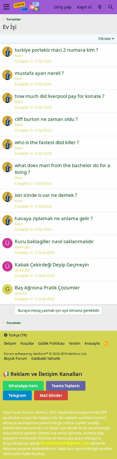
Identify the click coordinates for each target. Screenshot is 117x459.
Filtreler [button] (104, 38)
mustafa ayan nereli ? (39, 73)
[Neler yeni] (99, 7)
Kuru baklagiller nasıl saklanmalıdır (54, 241)
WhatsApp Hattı (23, 385)
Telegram (17, 395)
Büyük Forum (15, 358)
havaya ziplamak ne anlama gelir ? (54, 218)
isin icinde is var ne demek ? (46, 195)
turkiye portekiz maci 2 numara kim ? (56, 50)
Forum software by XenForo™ (45, 353)
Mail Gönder (51, 395)
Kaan (19, 55)
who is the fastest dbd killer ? (47, 142)
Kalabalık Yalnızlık (45, 358)
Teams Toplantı (66, 385)
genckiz (21, 293)
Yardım (74, 343)
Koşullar (27, 343)
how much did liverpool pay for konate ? (59, 96)
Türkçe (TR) (17, 335)
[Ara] (110, 7)
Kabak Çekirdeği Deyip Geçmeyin (52, 264)
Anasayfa (92, 343)
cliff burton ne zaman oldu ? (46, 119)
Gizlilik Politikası (51, 343)
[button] (6, 7)
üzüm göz (22, 247)
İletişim (10, 343)
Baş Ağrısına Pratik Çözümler (47, 287)
